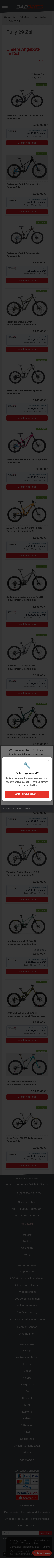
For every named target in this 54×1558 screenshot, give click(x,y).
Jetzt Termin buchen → (27, 794)
